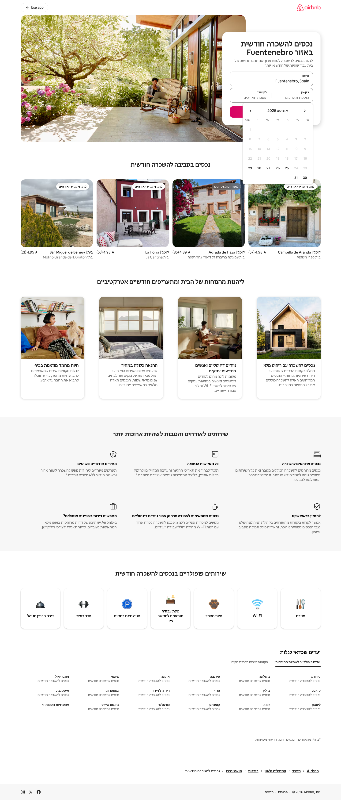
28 (259, 168)
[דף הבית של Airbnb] (309, 7)
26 (278, 168)
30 (305, 178)
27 (268, 168)
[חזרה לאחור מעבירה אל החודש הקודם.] (304, 110)
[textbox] (292, 97)
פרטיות (283, 792)
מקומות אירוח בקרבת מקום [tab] (249, 662)
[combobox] (271, 81)
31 (296, 178)
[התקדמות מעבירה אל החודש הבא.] (250, 110)
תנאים (269, 792)
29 (250, 168)
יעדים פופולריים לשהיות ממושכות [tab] (298, 662)
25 (287, 168)
